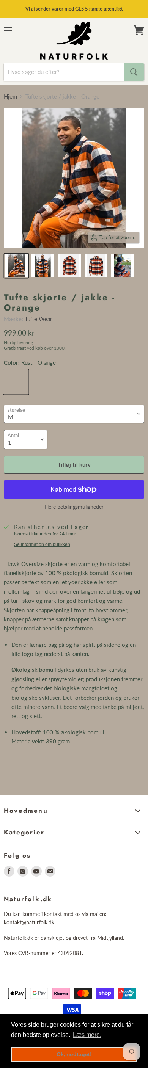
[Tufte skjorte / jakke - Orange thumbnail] (16, 266)
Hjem (10, 96)
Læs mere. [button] (87, 1035)
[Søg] (134, 72)
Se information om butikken (42, 544)
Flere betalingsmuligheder (74, 507)
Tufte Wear (38, 318)
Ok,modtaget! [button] (74, 1054)
